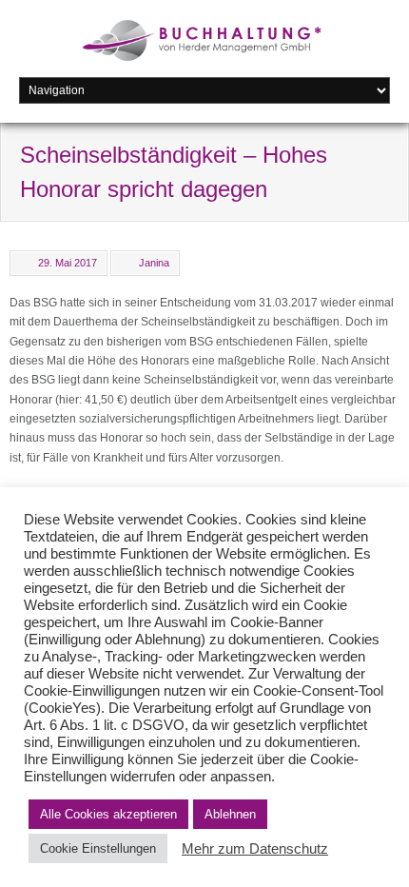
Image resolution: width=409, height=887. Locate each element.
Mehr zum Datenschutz (255, 849)
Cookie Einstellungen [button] (98, 848)
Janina (154, 262)
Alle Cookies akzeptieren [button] (108, 814)
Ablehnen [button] (230, 814)
